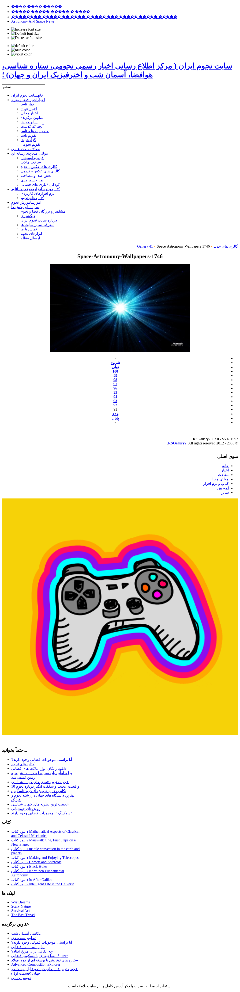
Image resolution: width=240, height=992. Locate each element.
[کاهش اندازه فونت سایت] (26, 38)
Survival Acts (21, 911)
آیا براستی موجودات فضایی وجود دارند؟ (41, 760)
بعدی (115, 414)
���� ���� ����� (36, 6)
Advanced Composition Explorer (35, 964)
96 (115, 388)
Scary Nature (21, 906)
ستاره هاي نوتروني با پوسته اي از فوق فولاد (44, 960)
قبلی (115, 367)
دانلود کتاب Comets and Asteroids (36, 862)
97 (115, 384)
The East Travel (23, 915)
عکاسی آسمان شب (26, 933)
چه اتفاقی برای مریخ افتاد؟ (32, 951)
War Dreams (20, 902)
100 (115, 371)
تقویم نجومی (21, 978)
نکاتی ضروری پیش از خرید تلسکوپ (38, 791)
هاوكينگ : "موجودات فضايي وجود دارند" (41, 813)
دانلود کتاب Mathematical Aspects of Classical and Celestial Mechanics (45, 833)
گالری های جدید (226, 246)
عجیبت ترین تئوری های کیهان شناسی (40, 782)
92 (115, 405)
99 (115, 375)
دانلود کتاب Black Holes (29, 866)
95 (115, 392)
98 (115, 380)
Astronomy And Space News (33, 21)
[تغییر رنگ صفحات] (22, 46)
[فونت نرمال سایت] (25, 33)
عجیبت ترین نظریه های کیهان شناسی (40, 804)
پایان (115, 418)
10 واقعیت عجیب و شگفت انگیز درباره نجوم (45, 786)
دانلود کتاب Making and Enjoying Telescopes (45, 858)
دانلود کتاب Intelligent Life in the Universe (42, 884)
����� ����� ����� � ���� (50, 12)
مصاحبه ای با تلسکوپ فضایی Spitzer (39, 956)
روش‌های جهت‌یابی (26, 809)
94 (115, 397)
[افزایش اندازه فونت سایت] (26, 29)
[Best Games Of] (120, 734)
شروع (115, 363)
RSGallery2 (177, 443)
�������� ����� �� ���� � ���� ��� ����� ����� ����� (94, 17)
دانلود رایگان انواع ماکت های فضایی (38, 768)
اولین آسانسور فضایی (28, 947)
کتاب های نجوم (22, 764)
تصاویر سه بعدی (23, 938)
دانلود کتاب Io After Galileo (31, 880)
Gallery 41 (145, 246)
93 (115, 401)
